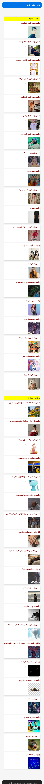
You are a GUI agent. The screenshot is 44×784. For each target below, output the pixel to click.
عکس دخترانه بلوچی (32, 263)
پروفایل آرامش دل (33, 754)
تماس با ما (31, 5)
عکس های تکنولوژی (32, 606)
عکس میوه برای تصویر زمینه (29, 439)
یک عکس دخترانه (33, 300)
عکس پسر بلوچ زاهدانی (30, 134)
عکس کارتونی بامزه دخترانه (29, 337)
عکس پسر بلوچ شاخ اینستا (29, 41)
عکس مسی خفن (33, 698)
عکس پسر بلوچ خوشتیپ (30, 23)
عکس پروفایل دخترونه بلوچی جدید (26, 226)
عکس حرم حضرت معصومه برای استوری (24, 402)
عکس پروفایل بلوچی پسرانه (29, 189)
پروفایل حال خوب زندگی (30, 569)
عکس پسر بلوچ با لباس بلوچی (28, 60)
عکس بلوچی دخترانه (32, 152)
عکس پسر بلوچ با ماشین (30, 97)
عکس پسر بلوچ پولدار (31, 115)
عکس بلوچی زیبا (33, 171)
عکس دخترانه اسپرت (32, 374)
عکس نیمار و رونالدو (32, 717)
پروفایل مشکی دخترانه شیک (29, 661)
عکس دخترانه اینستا (32, 319)
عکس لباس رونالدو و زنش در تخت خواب (24, 550)
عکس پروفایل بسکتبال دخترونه (28, 495)
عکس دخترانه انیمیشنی (31, 356)
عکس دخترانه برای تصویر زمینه (28, 282)
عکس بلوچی (35, 208)
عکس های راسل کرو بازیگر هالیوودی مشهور (23, 513)
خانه (38, 5)
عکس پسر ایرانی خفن (31, 587)
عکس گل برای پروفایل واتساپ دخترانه (25, 421)
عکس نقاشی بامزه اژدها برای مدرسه (26, 476)
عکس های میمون (33, 735)
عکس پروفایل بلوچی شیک (29, 78)
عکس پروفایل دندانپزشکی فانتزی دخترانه (24, 624)
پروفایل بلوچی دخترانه (31, 245)
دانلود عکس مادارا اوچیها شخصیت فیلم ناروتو (22, 643)
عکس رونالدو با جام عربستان (29, 458)
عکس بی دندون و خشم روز (29, 680)
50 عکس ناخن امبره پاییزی (29, 532)
